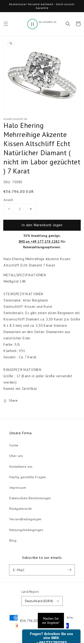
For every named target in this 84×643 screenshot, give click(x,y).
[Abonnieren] (69, 570)
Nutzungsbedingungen (26, 530)
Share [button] (13, 400)
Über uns (16, 456)
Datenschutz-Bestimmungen (30, 498)
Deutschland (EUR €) (39, 601)
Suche (13, 445)
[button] (6, 24)
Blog (12, 540)
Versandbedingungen (25, 519)
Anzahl (8, 200)
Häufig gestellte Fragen (27, 477)
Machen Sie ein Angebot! (50, 620)
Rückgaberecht (20, 508)
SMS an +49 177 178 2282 (39, 241)
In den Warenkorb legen (42, 225)
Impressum (17, 487)
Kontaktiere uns (21, 466)
